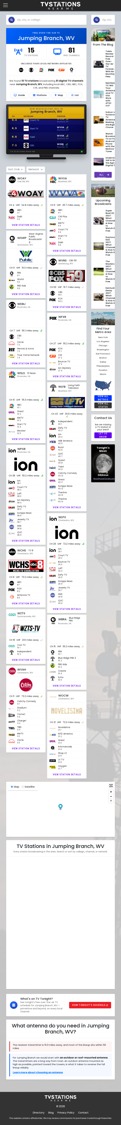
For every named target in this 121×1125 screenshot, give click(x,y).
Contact (83, 1112)
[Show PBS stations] (71, 70)
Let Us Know (103, 435)
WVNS (15, 894)
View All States (103, 405)
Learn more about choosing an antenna (38, 1072)
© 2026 (60, 1106)
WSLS (14, 918)
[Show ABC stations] (21, 70)
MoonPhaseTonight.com (104, 478)
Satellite (30, 787)
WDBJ (15, 902)
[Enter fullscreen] (111, 785)
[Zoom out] (111, 796)
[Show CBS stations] (31, 70)
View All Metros (103, 398)
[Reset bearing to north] (111, 801)
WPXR (15, 933)
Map (16, 787)
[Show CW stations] (61, 70)
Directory (38, 1112)
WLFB (14, 925)
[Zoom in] (111, 792)
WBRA (15, 964)
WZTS (15, 956)
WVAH (15, 972)
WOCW (16, 979)
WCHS (15, 948)
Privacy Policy (65, 1112)
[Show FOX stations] (51, 70)
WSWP (15, 887)
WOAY (15, 871)
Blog (51, 1112)
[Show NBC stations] (41, 70)
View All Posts (101, 175)
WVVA (15, 879)
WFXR (15, 910)
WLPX (15, 941)
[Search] (11, 20)
